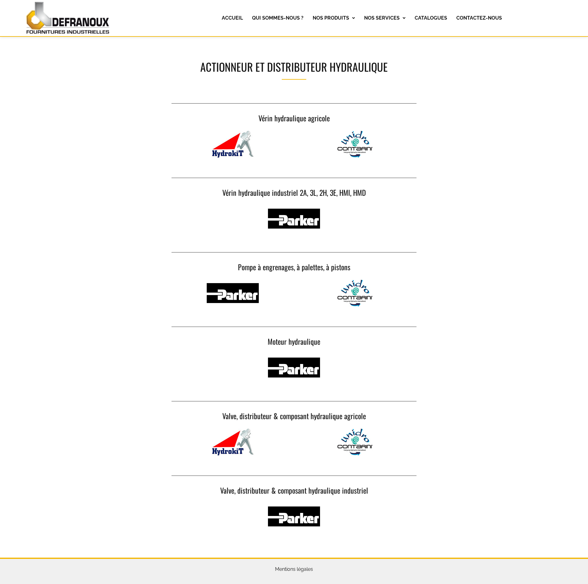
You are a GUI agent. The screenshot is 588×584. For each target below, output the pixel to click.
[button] (334, 18)
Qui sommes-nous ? (277, 18)
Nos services (382, 18)
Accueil (232, 18)
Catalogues (431, 18)
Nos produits (331, 18)
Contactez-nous (479, 18)
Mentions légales (294, 569)
